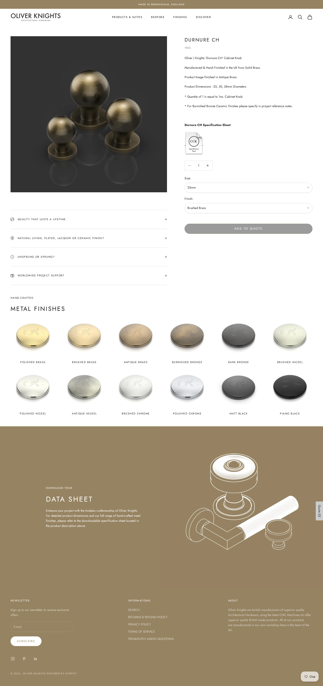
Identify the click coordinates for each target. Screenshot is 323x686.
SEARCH (134, 610)
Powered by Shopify (62, 673)
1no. (188, 48)
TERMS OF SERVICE (141, 631)
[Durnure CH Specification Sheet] (194, 143)
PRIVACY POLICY (139, 624)
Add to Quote (248, 228)
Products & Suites (127, 17)
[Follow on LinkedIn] (35, 659)
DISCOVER (203, 17)
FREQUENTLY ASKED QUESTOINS (151, 639)
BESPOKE (158, 17)
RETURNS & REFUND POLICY (147, 617)
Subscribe (26, 641)
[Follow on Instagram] (13, 659)
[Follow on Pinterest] (24, 659)
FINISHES (180, 17)
